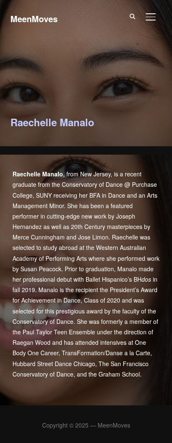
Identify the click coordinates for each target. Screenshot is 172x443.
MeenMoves (34, 19)
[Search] (132, 16)
